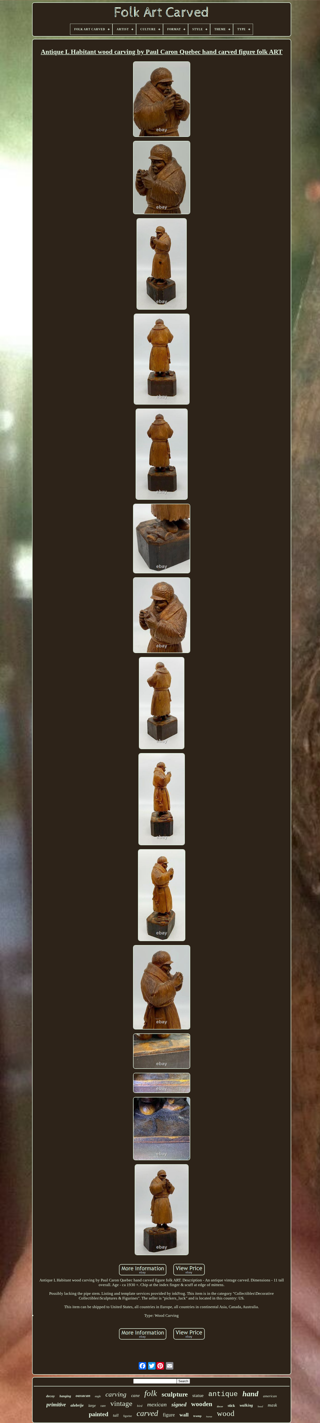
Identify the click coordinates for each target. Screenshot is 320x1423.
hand (250, 1393)
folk (150, 1393)
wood (225, 1413)
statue (198, 1395)
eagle (98, 1396)
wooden (201, 1404)
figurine (127, 1416)
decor (220, 1406)
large (92, 1406)
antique (223, 1394)
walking (246, 1405)
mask (272, 1405)
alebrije (77, 1405)
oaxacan (83, 1395)
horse (209, 1416)
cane (135, 1395)
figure (169, 1415)
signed (178, 1404)
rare (103, 1406)
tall (116, 1415)
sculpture (175, 1394)
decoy (50, 1396)
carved (147, 1413)
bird (139, 1406)
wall (184, 1415)
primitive (56, 1405)
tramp (197, 1416)
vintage (121, 1403)
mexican (157, 1404)
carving (116, 1394)
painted (98, 1414)
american (270, 1396)
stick (231, 1406)
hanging (65, 1396)
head (260, 1406)
